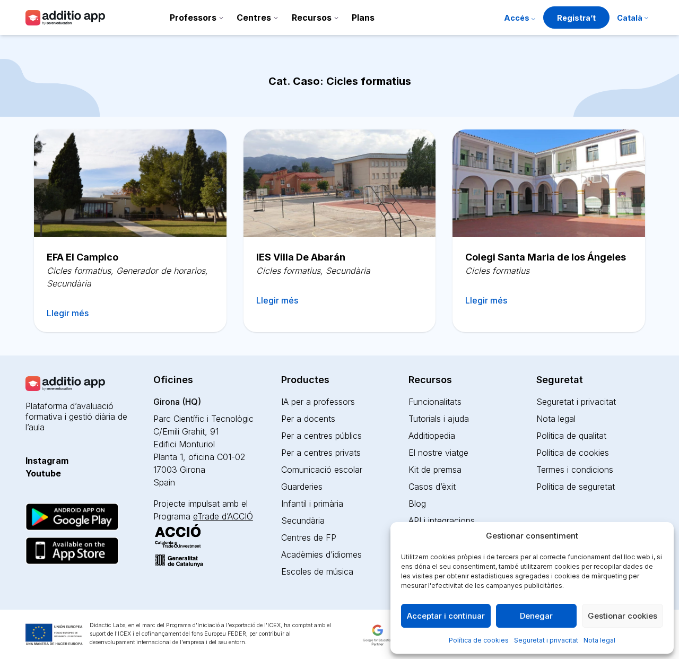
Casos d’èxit (432, 486)
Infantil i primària (312, 503)
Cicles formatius (79, 270)
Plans (363, 17)
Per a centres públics (321, 435)
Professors (193, 17)
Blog (417, 503)
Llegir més (68, 313)
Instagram (46, 460)
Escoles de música (317, 571)
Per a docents (308, 418)
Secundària (69, 283)
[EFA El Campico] (130, 183)
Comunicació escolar (321, 469)
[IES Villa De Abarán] (339, 183)
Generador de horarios (160, 270)
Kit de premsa (435, 469)
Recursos (312, 17)
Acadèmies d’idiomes (321, 554)
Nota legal (599, 640)
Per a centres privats (321, 452)
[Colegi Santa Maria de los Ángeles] (548, 183)
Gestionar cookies (622, 616)
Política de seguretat (575, 486)
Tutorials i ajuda (438, 418)
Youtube (43, 473)
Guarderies (302, 486)
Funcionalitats (435, 401)
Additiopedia (431, 435)
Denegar (536, 616)
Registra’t (576, 17)
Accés (516, 17)
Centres (254, 17)
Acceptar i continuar (446, 616)
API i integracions (441, 520)
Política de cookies (479, 640)
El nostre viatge (438, 452)
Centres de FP (308, 537)
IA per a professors (318, 401)
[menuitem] (632, 18)
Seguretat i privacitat (546, 640)
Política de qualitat (571, 435)
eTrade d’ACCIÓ (223, 516)
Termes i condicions (574, 469)
